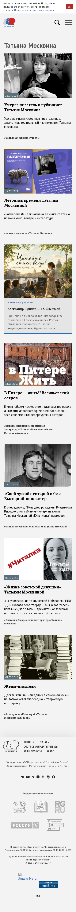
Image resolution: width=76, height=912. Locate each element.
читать (44, 742)
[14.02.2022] (38, 151)
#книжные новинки (15, 233)
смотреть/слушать (35, 747)
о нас (50, 751)
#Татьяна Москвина (16, 137)
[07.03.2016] (38, 540)
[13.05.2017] (38, 345)
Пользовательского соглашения (34, 10)
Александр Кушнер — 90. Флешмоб (34, 309)
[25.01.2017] (38, 446)
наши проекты (32, 751)
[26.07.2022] (38, 55)
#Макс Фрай (28, 714)
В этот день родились (21, 302)
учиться (52, 747)
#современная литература (34, 620)
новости (28, 742)
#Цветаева (23, 718)
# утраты (34, 137)
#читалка (22, 433)
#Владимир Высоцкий (54, 526)
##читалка (10, 620)
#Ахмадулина (12, 714)
